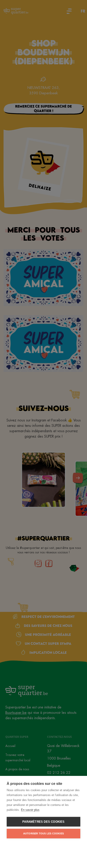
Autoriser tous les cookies (43, 833)
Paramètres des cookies (43, 821)
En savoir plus (30, 810)
